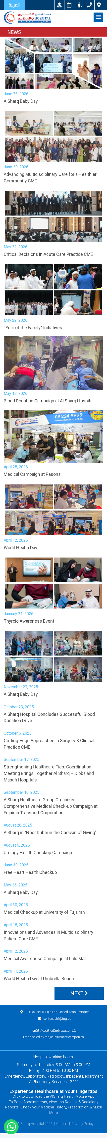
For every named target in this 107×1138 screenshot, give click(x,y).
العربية (14, 5)
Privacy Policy (82, 1124)
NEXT (77, 993)
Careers (62, 1124)
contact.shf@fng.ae (57, 1018)
